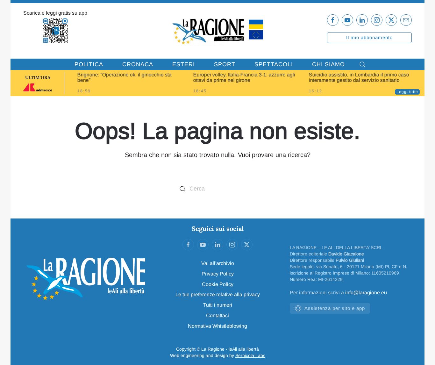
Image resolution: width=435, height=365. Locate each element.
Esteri (183, 64)
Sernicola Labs (250, 355)
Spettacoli (273, 64)
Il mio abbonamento (369, 37)
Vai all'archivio (217, 263)
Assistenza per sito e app (334, 308)
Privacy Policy (218, 273)
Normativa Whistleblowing (217, 326)
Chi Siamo (328, 64)
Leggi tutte (407, 91)
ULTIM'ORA (37, 77)
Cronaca (137, 64)
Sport (224, 64)
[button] (362, 64)
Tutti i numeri (217, 305)
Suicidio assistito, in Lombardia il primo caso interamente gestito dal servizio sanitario (359, 77)
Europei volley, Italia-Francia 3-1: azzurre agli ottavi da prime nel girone (244, 77)
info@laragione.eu (366, 292)
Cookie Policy (217, 284)
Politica (89, 64)
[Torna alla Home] (218, 30)
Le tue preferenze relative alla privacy (217, 294)
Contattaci (217, 315)
